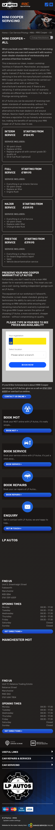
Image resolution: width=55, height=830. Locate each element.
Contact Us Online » (15, 396)
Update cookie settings (11, 820)
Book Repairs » (13, 495)
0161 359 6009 (9, 597)
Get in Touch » (13, 528)
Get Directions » (13, 631)
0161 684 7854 (9, 697)
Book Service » (13, 464)
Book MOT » (12, 430)
